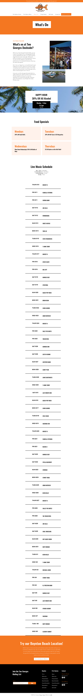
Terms (44, 694)
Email (14, 680)
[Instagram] (62, 677)
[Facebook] (64, 677)
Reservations (54, 685)
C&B (51, 694)
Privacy (41, 694)
